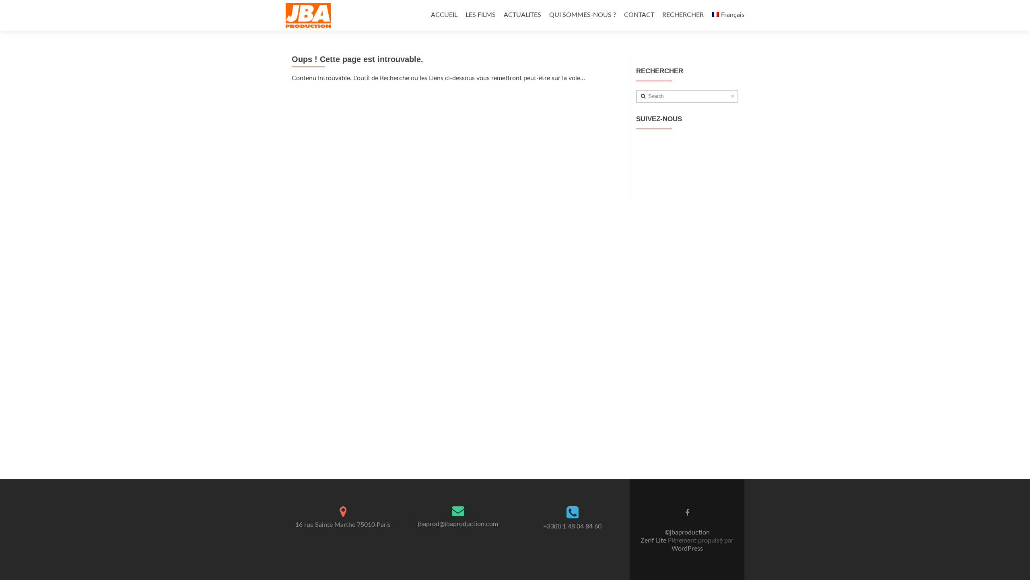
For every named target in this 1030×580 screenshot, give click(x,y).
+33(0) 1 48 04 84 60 (572, 526)
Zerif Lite (654, 540)
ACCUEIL (444, 15)
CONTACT (639, 15)
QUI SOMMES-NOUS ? (582, 15)
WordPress (687, 548)
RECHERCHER (683, 15)
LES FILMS (481, 15)
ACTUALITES (522, 15)
